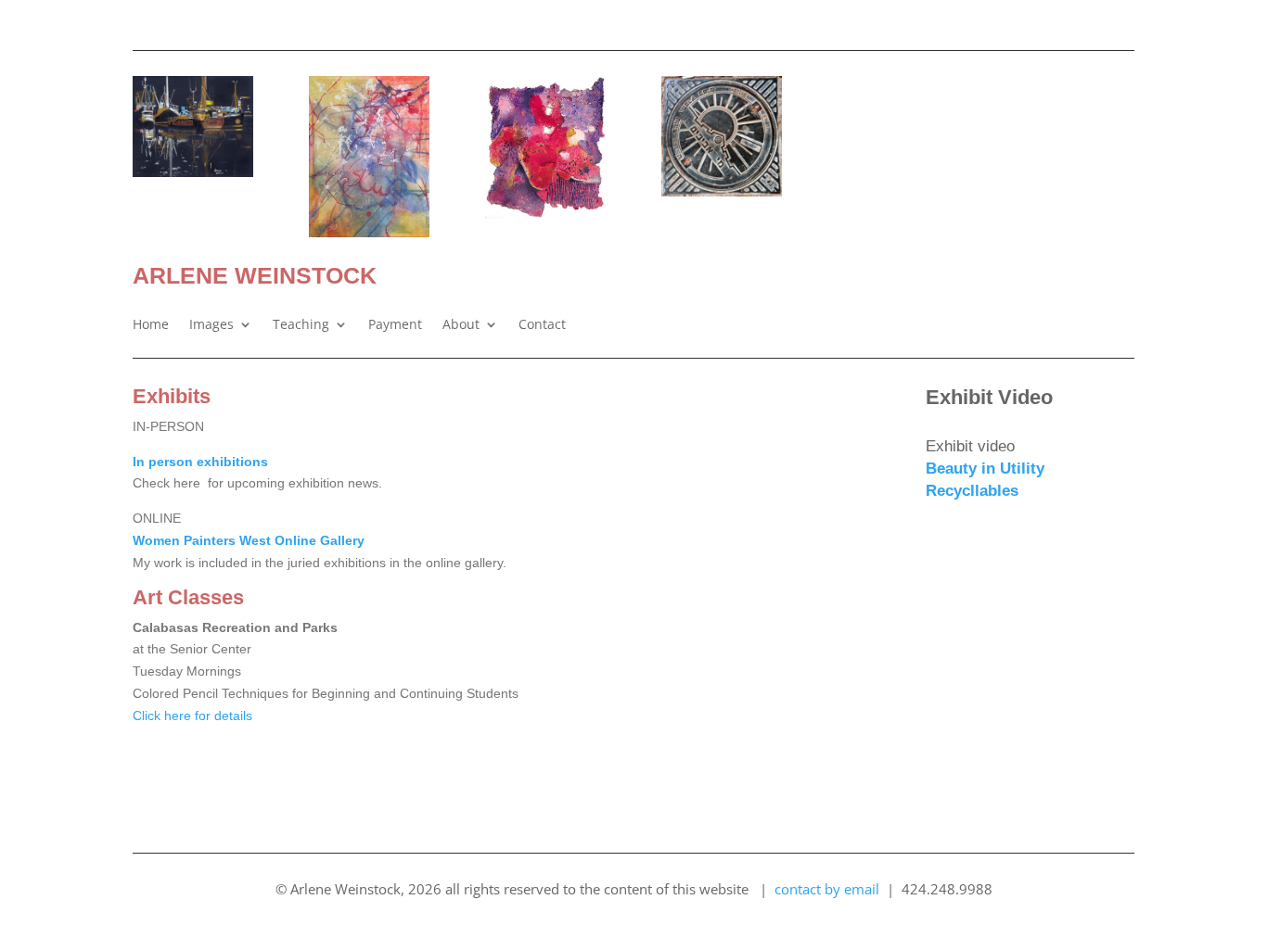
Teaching (301, 325)
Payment (395, 325)
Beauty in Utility (985, 468)
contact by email (826, 889)
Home (151, 325)
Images (211, 325)
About (461, 325)
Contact (542, 325)
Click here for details (192, 715)
